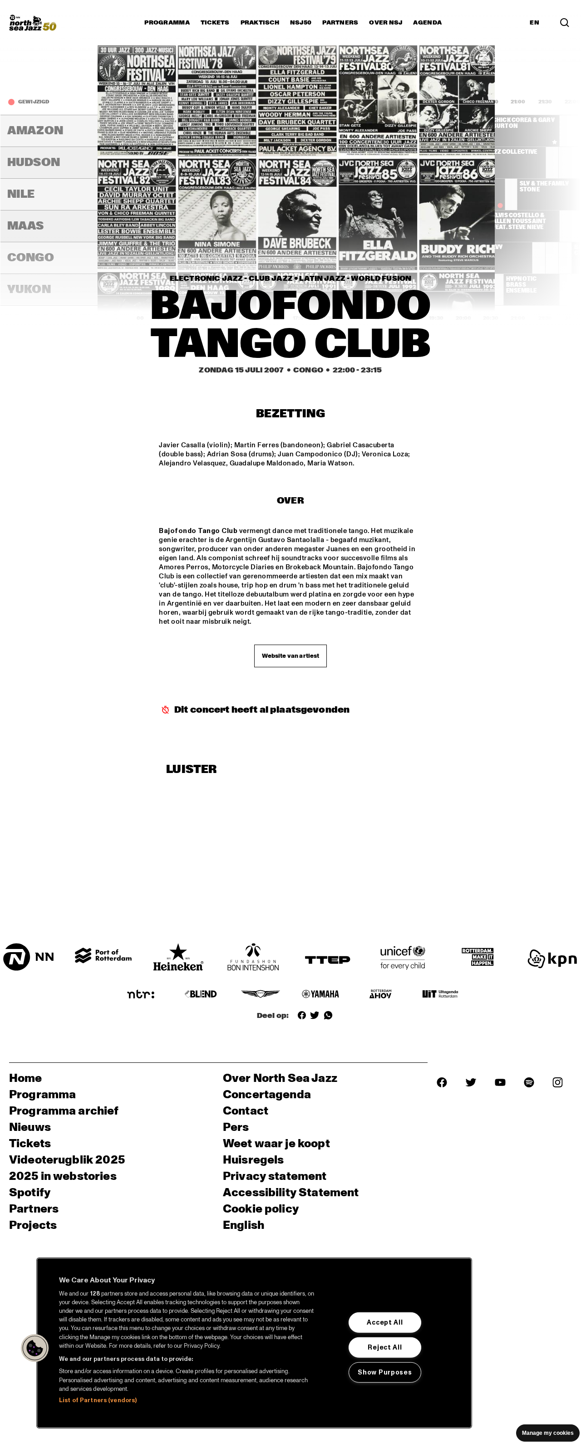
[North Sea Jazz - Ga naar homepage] (32, 22)
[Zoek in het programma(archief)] (564, 23)
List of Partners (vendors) (98, 1400)
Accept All (385, 1322)
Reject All (385, 1347)
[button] (34, 1348)
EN (534, 23)
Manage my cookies (548, 1433)
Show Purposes (385, 1372)
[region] (254, 1342)
